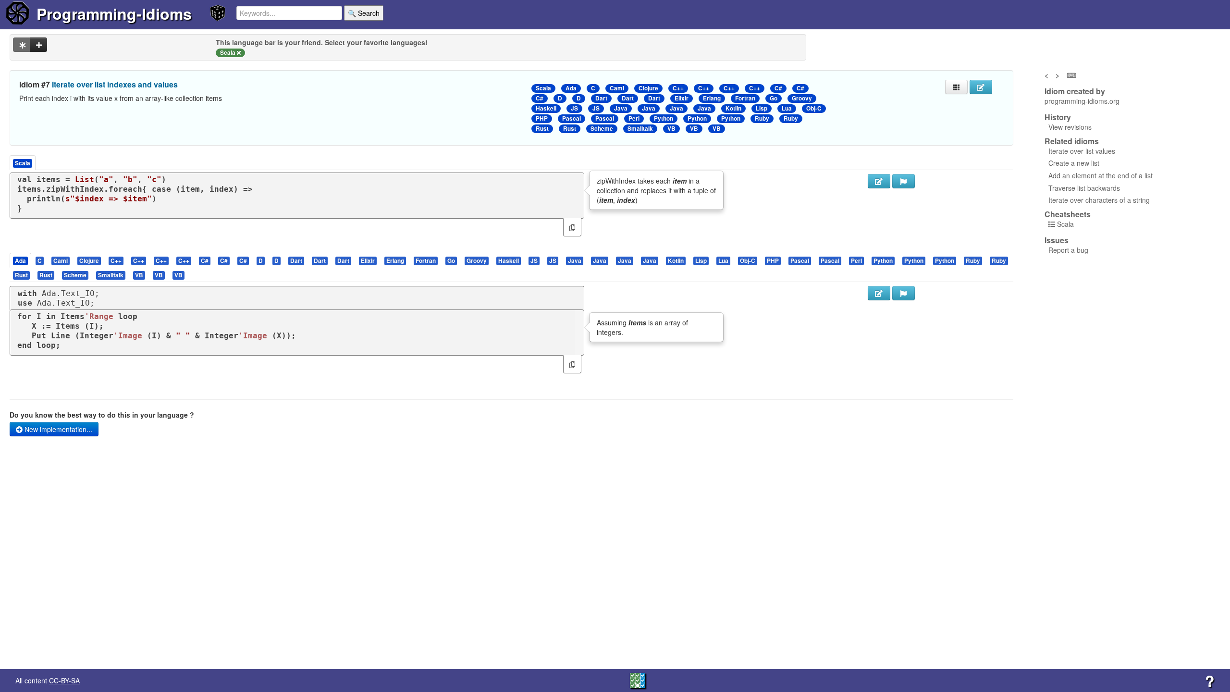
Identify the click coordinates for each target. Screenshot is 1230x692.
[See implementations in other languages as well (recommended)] (21, 44)
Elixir (682, 98)
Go (773, 98)
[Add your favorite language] (38, 44)
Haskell (546, 108)
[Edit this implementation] (879, 293)
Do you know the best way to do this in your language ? (102, 415)
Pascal (571, 118)
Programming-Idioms (114, 13)
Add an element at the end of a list (1100, 175)
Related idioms (1072, 141)
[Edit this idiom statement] (981, 87)
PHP (542, 118)
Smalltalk (640, 128)
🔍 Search (364, 13)
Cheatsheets (1068, 214)
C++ (678, 88)
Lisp (761, 108)
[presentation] (20, 260)
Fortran (745, 98)
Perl (634, 118)
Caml (617, 88)
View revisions (1070, 127)
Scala (543, 88)
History (1058, 117)
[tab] (21, 260)
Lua (787, 108)
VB (671, 128)
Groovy (802, 98)
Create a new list (1073, 163)
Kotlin (733, 108)
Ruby (762, 118)
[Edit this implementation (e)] (879, 181)
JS (574, 108)
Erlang (712, 98)
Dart (601, 98)
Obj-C (814, 108)
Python (663, 118)
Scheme (601, 128)
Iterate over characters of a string (1099, 200)
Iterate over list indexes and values (115, 84)
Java (620, 108)
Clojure (648, 88)
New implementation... (57, 429)
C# (778, 88)
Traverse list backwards (1084, 188)
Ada (571, 88)
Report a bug (1068, 250)
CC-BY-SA (64, 680)
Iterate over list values (1081, 151)
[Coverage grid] (637, 679)
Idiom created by (1075, 91)
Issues (1057, 240)
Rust (542, 128)
